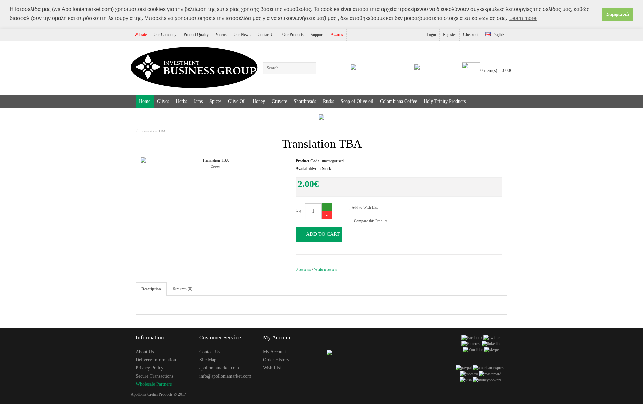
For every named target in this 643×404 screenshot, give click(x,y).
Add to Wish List (364, 207)
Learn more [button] (523, 18)
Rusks (328, 101)
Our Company (165, 34)
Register (449, 34)
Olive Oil (237, 101)
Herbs (181, 101)
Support (317, 34)
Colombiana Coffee (398, 101)
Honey (259, 101)
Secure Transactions (154, 376)
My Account (274, 351)
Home (144, 101)
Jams (198, 101)
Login (431, 34)
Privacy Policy (149, 368)
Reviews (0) (182, 288)
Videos (221, 34)
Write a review (325, 269)
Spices (215, 101)
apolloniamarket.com (219, 368)
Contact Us (266, 34)
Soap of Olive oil (357, 101)
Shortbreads (305, 101)
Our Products (293, 34)
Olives (163, 101)
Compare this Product (370, 221)
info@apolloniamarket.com (225, 376)
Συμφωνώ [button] (617, 14)
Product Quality (196, 34)
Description (151, 289)
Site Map (207, 359)
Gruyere (279, 101)
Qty (299, 210)
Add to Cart (322, 234)
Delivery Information (156, 359)
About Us (145, 351)
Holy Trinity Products (445, 101)
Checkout (470, 34)
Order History (276, 359)
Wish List (272, 368)
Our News (242, 34)
